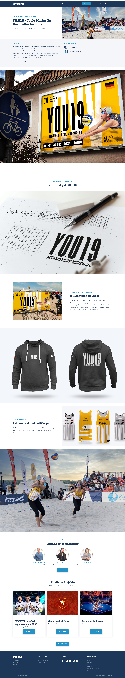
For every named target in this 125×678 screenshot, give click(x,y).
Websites (89, 664)
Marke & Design (73, 47)
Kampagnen (90, 662)
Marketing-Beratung (75, 51)
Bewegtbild (90, 666)
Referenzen (86, 3)
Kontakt (108, 3)
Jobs (101, 3)
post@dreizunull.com (42, 662)
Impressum (98, 675)
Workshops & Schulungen (93, 668)
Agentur (95, 3)
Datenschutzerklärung (107, 675)
